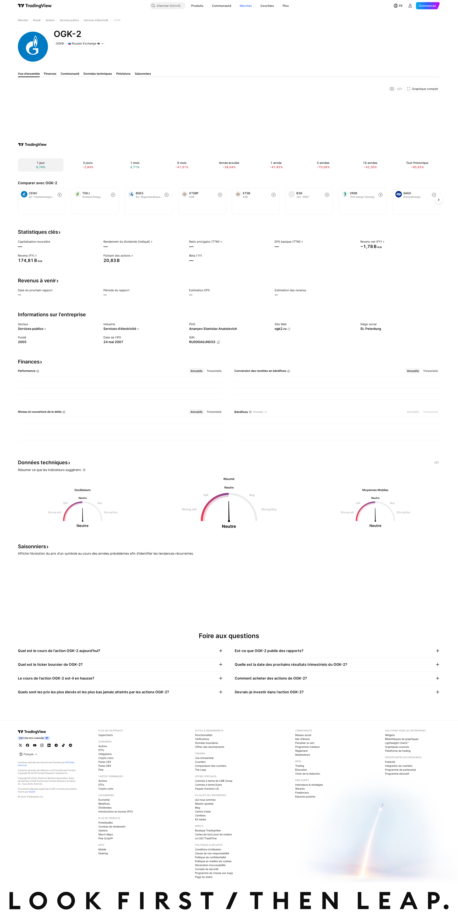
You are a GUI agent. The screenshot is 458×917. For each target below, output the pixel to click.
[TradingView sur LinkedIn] (49, 745)
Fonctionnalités (203, 735)
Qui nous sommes (205, 799)
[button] (206, 5)
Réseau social (303, 735)
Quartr (32, 791)
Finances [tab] (50, 73)
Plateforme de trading (398, 750)
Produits (197, 6)
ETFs (101, 750)
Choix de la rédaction (307, 773)
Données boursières (206, 742)
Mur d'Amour (302, 738)
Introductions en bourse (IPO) (115, 811)
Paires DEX (104, 765)
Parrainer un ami (304, 742)
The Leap (200, 769)
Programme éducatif (397, 773)
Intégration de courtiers (398, 765)
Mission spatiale (204, 803)
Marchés (246, 6)
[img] (98, 43)
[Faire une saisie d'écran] (392, 89)
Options (103, 830)
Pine (100, 769)
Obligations (105, 753)
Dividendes (104, 807)
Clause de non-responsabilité (212, 853)
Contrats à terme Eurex (208, 784)
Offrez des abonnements (209, 746)
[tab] (196, 370)
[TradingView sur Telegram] (56, 745)
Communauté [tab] (70, 73)
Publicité (390, 761)
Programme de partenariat (400, 769)
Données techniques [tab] (98, 73)
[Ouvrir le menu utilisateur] (410, 5)
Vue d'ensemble (204, 757)
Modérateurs (302, 754)
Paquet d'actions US (207, 788)
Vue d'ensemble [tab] (29, 73)
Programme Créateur (307, 746)
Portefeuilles (105, 822)
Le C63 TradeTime (206, 838)
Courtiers (267, 6)
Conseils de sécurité (206, 869)
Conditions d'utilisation (208, 849)
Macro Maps (105, 834)
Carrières (200, 815)
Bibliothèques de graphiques (401, 738)
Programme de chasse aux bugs (214, 872)
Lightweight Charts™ (397, 742)
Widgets (390, 735)
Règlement (301, 750)
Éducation (301, 769)
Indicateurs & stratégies (309, 784)
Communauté (221, 6)
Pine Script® (105, 838)
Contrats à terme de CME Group (213, 780)
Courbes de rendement (111, 826)
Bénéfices (104, 803)
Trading (299, 765)
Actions (102, 746)
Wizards (300, 788)
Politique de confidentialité (210, 857)
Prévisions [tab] (123, 73)
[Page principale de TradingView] (35, 5)
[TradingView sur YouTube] (34, 745)
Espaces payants (305, 796)
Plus (286, 6)
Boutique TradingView (208, 830)
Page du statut (203, 876)
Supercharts (105, 735)
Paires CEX (104, 761)
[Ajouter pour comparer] (60, 195)
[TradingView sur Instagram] (41, 745)
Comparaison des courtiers (210, 765)
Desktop (103, 853)
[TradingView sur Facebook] (27, 745)
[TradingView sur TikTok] (63, 745)
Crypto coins (105, 757)
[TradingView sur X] (20, 745)
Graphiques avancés (397, 746)
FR (400, 6)
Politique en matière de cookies (213, 861)
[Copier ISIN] (218, 342)
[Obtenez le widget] (399, 89)
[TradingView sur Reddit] (70, 745)
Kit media (200, 819)
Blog (197, 807)
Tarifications (202, 738)
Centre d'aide (203, 811)
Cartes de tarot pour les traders (213, 834)
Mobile (102, 849)
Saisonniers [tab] (143, 73)
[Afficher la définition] (52, 241)
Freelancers (302, 792)
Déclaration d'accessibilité (210, 865)
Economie (104, 799)
